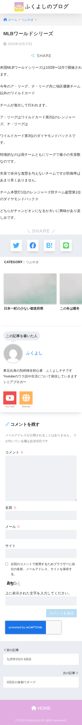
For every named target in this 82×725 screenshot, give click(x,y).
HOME (43, 708)
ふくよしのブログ (46, 6)
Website (26, 406)
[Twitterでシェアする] (16, 245)
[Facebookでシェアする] (32, 245)
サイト (10, 546)
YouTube (10, 406)
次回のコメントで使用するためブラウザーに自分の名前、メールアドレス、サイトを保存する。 (43, 569)
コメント (14, 452)
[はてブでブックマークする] (49, 245)
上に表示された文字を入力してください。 (38, 593)
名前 (11, 508)
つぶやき (32, 262)
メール (12, 527)
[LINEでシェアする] (66, 245)
